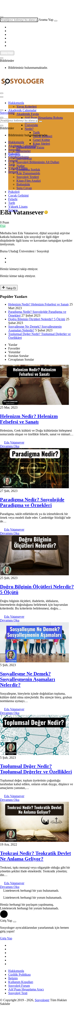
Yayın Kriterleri (26, 106)
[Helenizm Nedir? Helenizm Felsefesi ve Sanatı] (34, 403)
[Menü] (1, 93)
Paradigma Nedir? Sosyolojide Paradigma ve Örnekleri (32, 502)
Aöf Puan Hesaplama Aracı (26, 989)
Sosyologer (7, 112)
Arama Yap (46, 19)
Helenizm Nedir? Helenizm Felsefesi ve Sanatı (38, 304)
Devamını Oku (9, 446)
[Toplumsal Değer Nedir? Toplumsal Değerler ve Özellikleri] (34, 754)
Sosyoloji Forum (19, 985)
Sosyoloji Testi (17, 993)
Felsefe (12, 160)
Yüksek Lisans (18, 168)
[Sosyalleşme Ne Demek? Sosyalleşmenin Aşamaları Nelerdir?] (34, 661)
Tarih (11, 164)
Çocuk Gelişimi (18, 157)
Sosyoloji (14, 149)
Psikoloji (14, 153)
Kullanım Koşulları (20, 982)
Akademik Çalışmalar (22, 146)
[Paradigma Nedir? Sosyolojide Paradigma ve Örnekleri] (34, 487)
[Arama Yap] (1, 16)
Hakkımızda (16, 103)
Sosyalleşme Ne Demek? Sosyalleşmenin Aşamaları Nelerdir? (27, 679)
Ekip (11, 8)
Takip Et (10, 288)
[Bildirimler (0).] (1, 58)
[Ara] (55, 20)
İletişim (13, 172)
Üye (3, 226)
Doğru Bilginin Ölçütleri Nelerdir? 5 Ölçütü (36, 319)
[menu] (1, 97)
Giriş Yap (7, 53)
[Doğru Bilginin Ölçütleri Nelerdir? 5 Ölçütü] (34, 574)
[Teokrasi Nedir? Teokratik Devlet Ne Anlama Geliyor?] (34, 840)
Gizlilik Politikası (19, 974)
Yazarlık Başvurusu (21, 5)
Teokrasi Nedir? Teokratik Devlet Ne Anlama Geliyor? (35, 856)
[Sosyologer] (22, 88)
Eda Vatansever (14, 442)
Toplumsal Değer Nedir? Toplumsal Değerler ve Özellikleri (36, 768)
